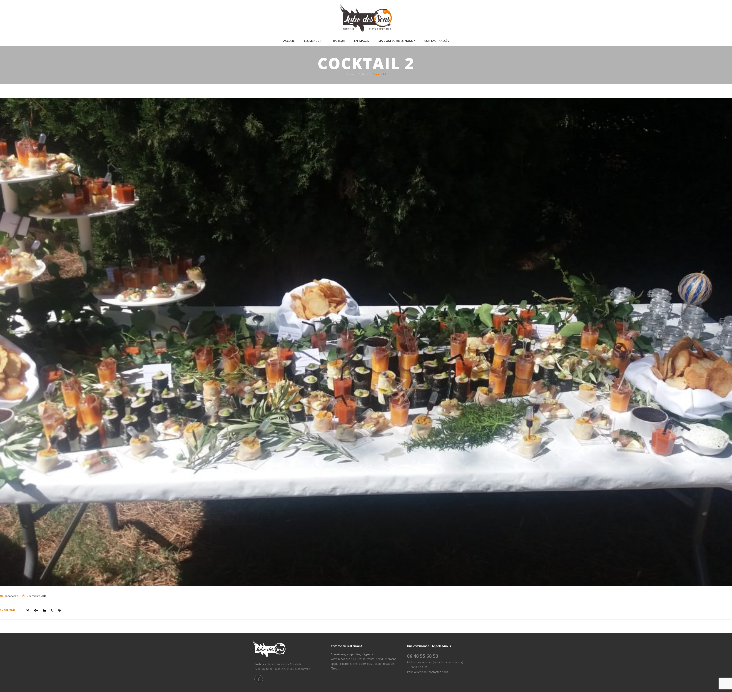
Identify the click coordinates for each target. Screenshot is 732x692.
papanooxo (11, 596)
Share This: (8, 610)
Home (350, 74)
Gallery (363, 74)
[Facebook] (258, 679)
